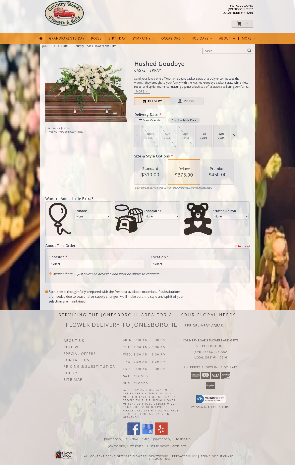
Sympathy (141, 38)
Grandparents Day (66, 38)
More (247, 38)
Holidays (199, 38)
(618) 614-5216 (243, 13)
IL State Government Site (167, 446)
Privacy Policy (184, 456)
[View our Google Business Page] (147, 434)
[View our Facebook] (133, 434)
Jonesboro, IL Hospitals (172, 439)
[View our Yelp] (161, 434)
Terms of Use (160, 459)
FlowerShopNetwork (150, 456)
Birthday (117, 38)
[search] (249, 50)
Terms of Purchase (217, 456)
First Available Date (183, 120)
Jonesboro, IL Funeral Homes (127, 439)
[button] (242, 23)
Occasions (171, 38)
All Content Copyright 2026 (107, 456)
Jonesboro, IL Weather (126, 446)
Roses (96, 38)
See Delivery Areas (204, 325)
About (225, 38)
